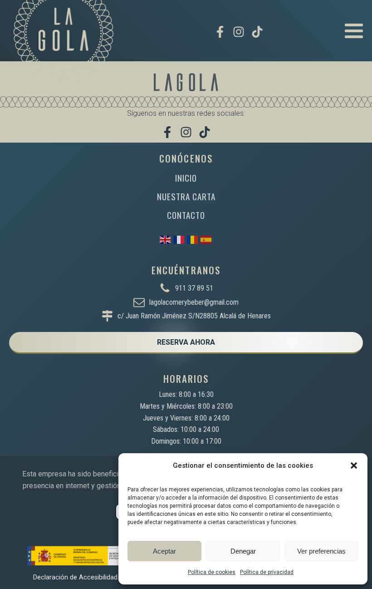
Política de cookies (211, 572)
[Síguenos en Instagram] (239, 32)
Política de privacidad (267, 572)
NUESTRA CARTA (186, 196)
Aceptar (164, 551)
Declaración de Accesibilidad (75, 577)
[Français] (179, 239)
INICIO (186, 178)
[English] (165, 239)
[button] (353, 465)
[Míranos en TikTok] (257, 32)
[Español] (206, 239)
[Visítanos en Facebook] (220, 32)
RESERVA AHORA (186, 342)
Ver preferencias (321, 551)
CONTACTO (186, 215)
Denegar (243, 551)
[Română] (193, 239)
